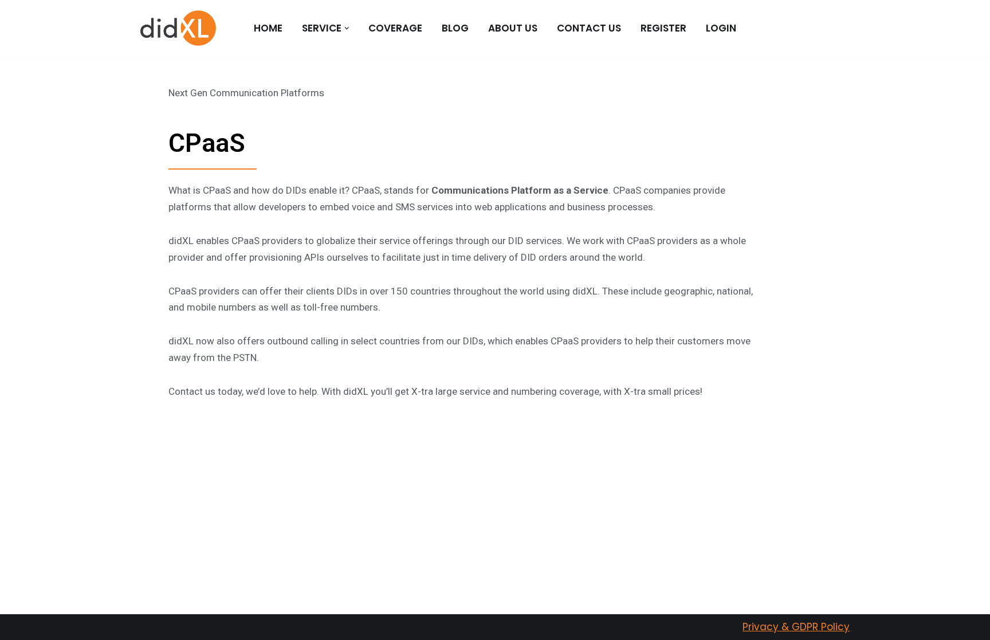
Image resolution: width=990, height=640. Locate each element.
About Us (512, 28)
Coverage (395, 28)
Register (663, 28)
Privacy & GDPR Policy (796, 627)
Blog (455, 28)
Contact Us (589, 28)
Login (721, 28)
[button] (346, 28)
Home (268, 28)
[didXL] (178, 28)
